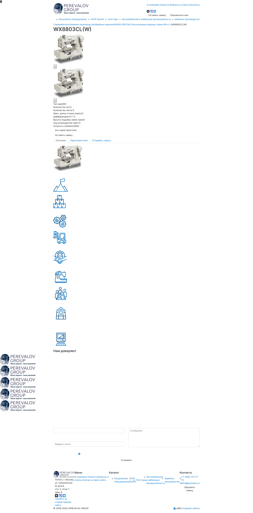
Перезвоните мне (179, 15)
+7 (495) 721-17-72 (189, 478)
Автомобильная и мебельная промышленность (155, 480)
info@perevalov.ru (191, 483)
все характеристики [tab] (66, 130)
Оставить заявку (157, 15)
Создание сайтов (191, 508)
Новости (92, 477)
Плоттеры (141, 480)
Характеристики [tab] (79, 140)
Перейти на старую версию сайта (63, 501)
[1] (67, 158)
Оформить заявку (189, 489)
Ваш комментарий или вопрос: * (145, 425)
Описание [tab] (61, 140)
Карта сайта (99, 480)
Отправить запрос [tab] (101, 140)
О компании (81, 477)
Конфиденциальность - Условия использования (126, 449)
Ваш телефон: (61, 425)
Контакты (88, 480)
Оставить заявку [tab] (64, 135)
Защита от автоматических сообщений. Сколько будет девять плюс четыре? (86, 437)
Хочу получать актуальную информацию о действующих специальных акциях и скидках (128, 454)
